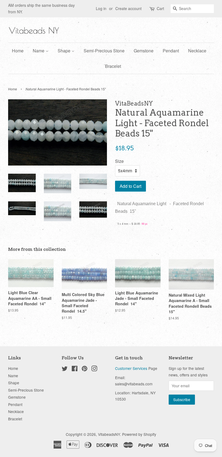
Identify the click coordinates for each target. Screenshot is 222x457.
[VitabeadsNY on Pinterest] (84, 369)
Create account (128, 8)
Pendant (171, 50)
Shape (64, 50)
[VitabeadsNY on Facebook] (74, 369)
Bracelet (113, 66)
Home (18, 50)
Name (39, 50)
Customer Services (131, 368)
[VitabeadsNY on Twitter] (65, 369)
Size (119, 161)
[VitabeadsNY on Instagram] (94, 369)
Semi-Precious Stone (104, 50)
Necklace (197, 50)
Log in (101, 8)
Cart (160, 8)
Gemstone (144, 50)
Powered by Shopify (139, 434)
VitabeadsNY (109, 434)
